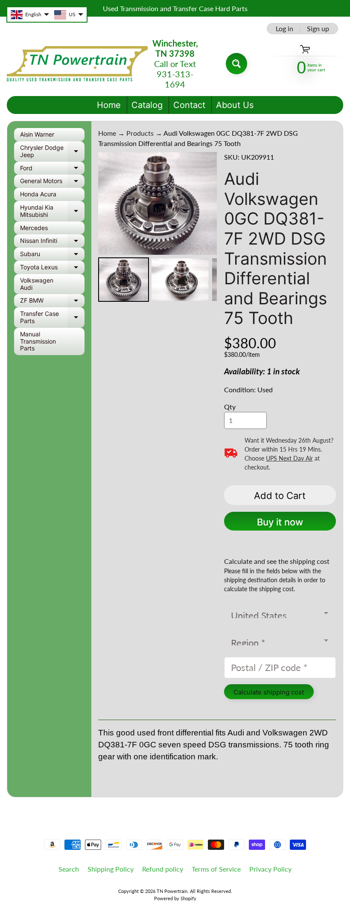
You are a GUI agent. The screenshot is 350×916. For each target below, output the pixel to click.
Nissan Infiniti (52, 242)
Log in (284, 28)
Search (68, 869)
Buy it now (280, 522)
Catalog (147, 105)
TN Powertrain (172, 891)
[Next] (204, 203)
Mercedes (34, 227)
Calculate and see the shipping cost (277, 561)
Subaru (52, 255)
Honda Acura (38, 194)
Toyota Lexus (52, 268)
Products (140, 133)
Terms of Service (216, 869)
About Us (235, 105)
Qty (230, 407)
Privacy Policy (270, 869)
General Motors (52, 182)
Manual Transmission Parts (38, 341)
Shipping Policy (111, 869)
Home (109, 105)
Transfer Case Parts (52, 317)
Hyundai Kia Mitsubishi (52, 211)
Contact (189, 105)
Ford (52, 169)
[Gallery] (157, 228)
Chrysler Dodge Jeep (52, 151)
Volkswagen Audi (36, 284)
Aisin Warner (37, 134)
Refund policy (162, 869)
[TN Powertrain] (77, 64)
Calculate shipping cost (268, 692)
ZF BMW (52, 302)
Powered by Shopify (175, 898)
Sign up (318, 28)
